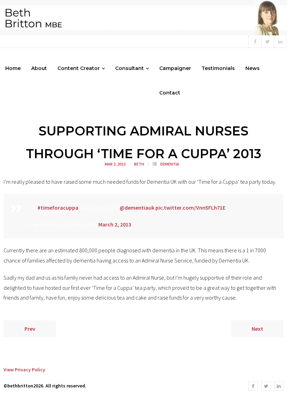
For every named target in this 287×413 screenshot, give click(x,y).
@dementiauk (137, 207)
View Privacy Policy (24, 369)
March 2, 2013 (114, 224)
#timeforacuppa (57, 207)
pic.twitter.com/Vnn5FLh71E (190, 207)
